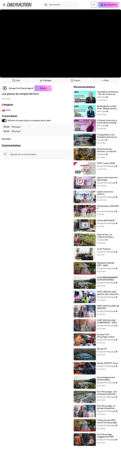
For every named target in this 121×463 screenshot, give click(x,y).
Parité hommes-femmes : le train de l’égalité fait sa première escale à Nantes (106, 150)
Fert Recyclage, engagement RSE (105, 435)
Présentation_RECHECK (108, 207)
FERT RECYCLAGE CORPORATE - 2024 (107, 321)
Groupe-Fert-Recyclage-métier (106, 335)
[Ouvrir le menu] (4, 5)
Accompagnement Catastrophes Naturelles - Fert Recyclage (106, 378)
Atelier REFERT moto (107, 363)
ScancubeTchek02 (106, 220)
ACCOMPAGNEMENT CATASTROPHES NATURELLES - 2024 (107, 278)
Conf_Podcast (104, 249)
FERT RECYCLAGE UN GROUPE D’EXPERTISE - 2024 (108, 307)
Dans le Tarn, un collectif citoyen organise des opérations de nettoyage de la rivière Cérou (107, 235)
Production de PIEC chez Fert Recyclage (107, 421)
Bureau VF (102, 349)
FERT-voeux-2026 (106, 163)
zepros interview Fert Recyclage (107, 178)
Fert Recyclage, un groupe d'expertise (106, 407)
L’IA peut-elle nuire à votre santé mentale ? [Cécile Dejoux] (107, 121)
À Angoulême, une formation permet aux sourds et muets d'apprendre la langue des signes (107, 136)
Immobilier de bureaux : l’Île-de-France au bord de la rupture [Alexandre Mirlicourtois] (107, 93)
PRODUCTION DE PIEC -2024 (105, 264)
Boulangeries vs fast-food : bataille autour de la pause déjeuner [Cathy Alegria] (107, 107)
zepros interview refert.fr (105, 193)
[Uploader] (94, 5)
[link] (17, 88)
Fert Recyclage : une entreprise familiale (107, 393)
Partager (47, 80)
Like (18, 80)
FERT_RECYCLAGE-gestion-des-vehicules (108, 293)
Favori (77, 80)
